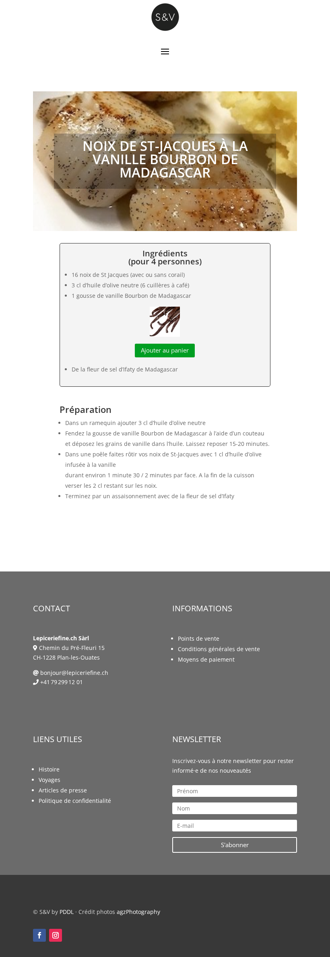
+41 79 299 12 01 (61, 682)
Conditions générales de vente (219, 649)
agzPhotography (138, 912)
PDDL (67, 912)
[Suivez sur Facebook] (39, 935)
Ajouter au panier (165, 350)
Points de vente (198, 638)
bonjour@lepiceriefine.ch (74, 672)
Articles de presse (63, 790)
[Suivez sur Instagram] (55, 935)
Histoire (49, 769)
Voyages (49, 780)
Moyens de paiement (206, 659)
